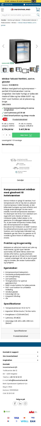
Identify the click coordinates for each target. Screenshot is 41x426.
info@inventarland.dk (18, 380)
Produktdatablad (20, 336)
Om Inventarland (10, 356)
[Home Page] (20, 9)
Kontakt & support (10, 352)
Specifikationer (20, 331)
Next (37, 46)
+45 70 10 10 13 (16, 377)
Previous (3, 46)
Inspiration (7, 360)
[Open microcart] (38, 10)
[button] (26, 135)
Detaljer (20, 180)
